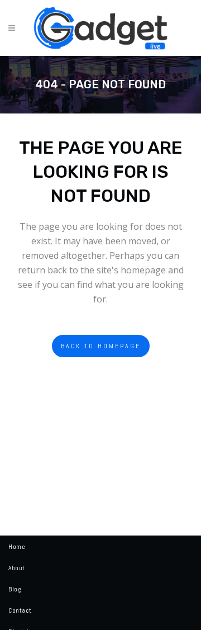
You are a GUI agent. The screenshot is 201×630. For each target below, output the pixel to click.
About (16, 568)
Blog (14, 589)
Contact (20, 610)
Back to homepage (101, 346)
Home (16, 547)
